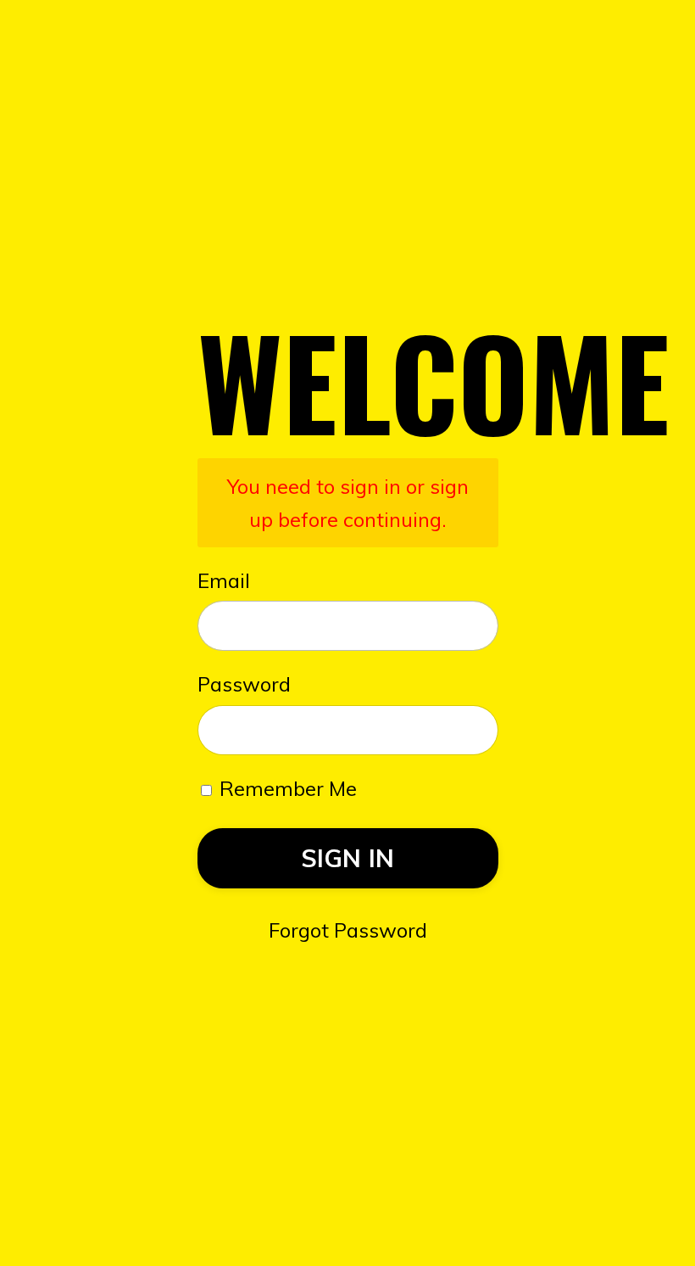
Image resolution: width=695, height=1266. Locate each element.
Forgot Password (348, 930)
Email (223, 580)
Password (244, 684)
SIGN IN (348, 858)
